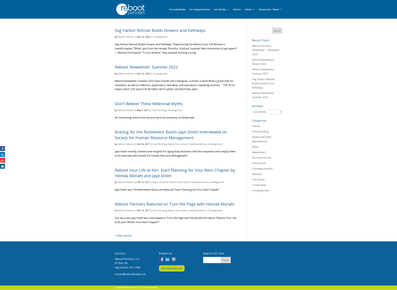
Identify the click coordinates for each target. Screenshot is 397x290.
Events (237, 9)
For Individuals (177, 9)
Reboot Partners (126, 36)
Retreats (257, 174)
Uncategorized (160, 36)
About (248, 9)
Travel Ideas (259, 185)
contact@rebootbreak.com (130, 274)
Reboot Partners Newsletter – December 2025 (265, 50)
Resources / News (269, 9)
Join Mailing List (171, 268)
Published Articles (197, 144)
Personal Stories (167, 182)
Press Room (181, 144)
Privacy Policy (151, 287)
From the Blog (159, 110)
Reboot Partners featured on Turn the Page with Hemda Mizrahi (174, 204)
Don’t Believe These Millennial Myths (149, 103)
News (171, 144)
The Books (258, 179)
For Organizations (200, 9)
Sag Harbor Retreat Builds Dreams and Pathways (160, 30)
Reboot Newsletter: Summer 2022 (146, 67)
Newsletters (259, 152)
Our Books (220, 9)
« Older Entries (123, 235)
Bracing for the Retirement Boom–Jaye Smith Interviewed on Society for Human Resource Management (171, 134)
